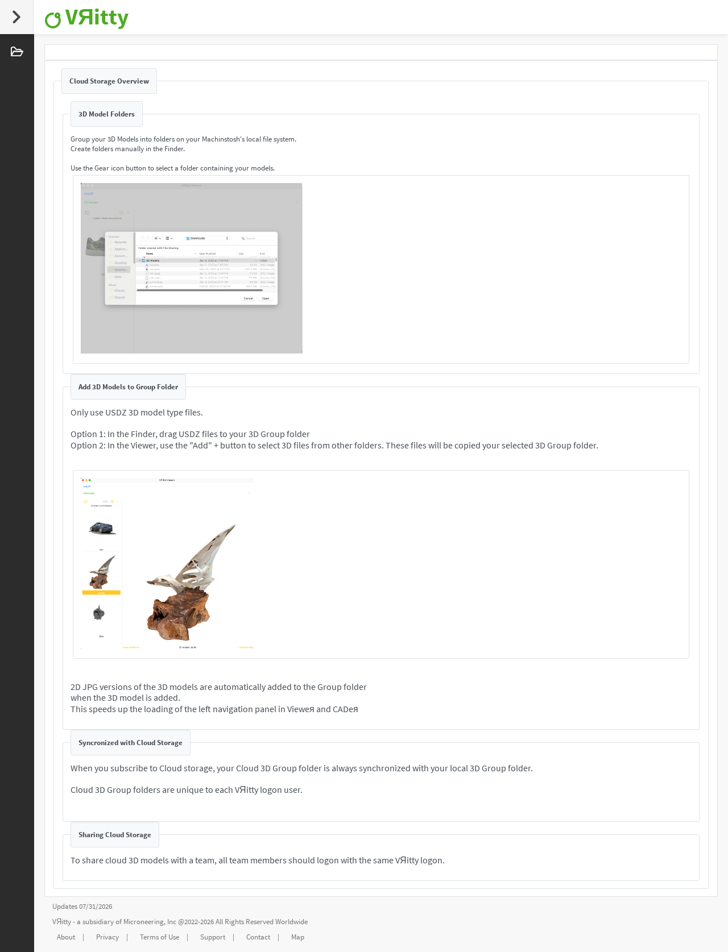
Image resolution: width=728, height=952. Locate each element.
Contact (258, 937)
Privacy (107, 937)
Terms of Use (159, 937)
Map (297, 937)
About (66, 937)
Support (212, 937)
